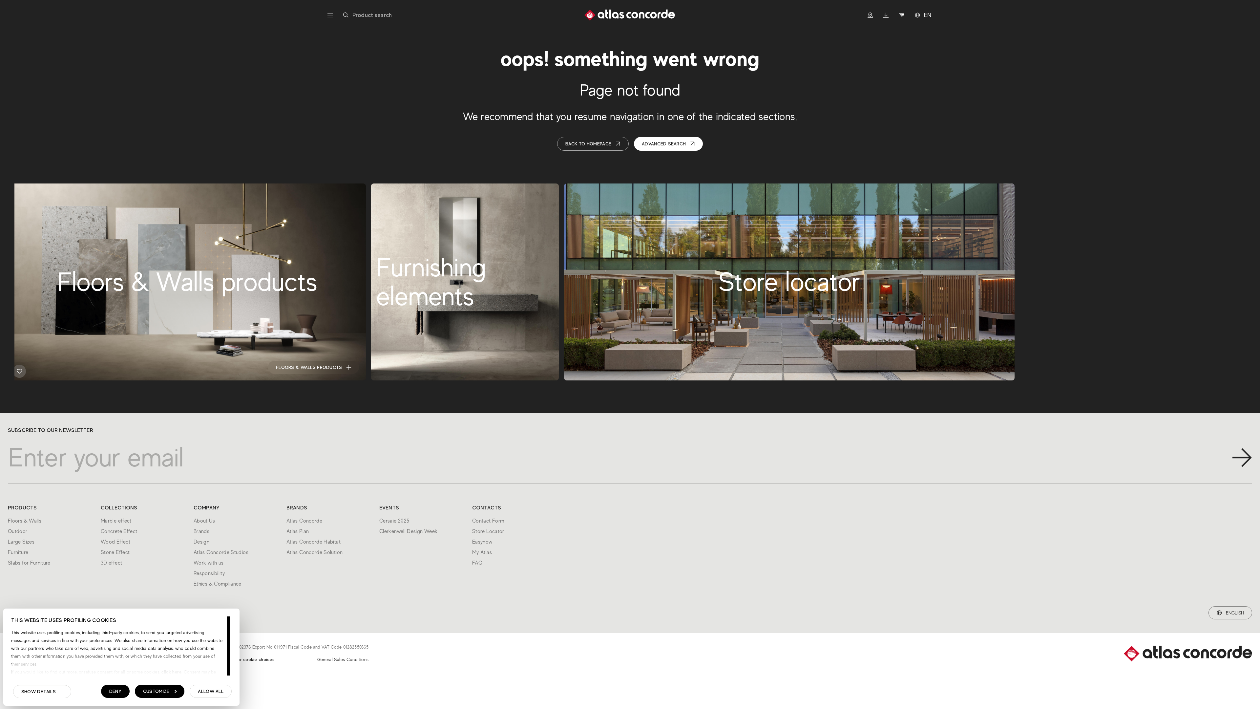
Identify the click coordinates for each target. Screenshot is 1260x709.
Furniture (18, 552)
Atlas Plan (297, 531)
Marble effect (116, 521)
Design (201, 542)
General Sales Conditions (343, 659)
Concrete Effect (119, 531)
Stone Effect (115, 552)
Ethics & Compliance (218, 584)
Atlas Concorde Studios (221, 552)
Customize (156, 691)
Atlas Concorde (304, 521)
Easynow (482, 542)
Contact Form (488, 521)
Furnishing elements (509, 367)
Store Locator (488, 531)
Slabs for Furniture (29, 563)
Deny (115, 691)
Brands (201, 531)
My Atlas (482, 552)
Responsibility (209, 573)
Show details (38, 691)
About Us (204, 521)
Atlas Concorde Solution (314, 552)
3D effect (111, 563)
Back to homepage (588, 143)
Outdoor (18, 531)
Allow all (210, 691)
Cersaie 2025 (394, 521)
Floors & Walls (24, 521)
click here (170, 672)
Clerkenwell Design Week (408, 531)
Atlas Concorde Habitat (313, 542)
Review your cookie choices (245, 659)
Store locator (972, 367)
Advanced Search (664, 143)
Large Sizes (21, 542)
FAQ (477, 563)
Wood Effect (115, 542)
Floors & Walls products (309, 367)
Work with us (208, 563)
